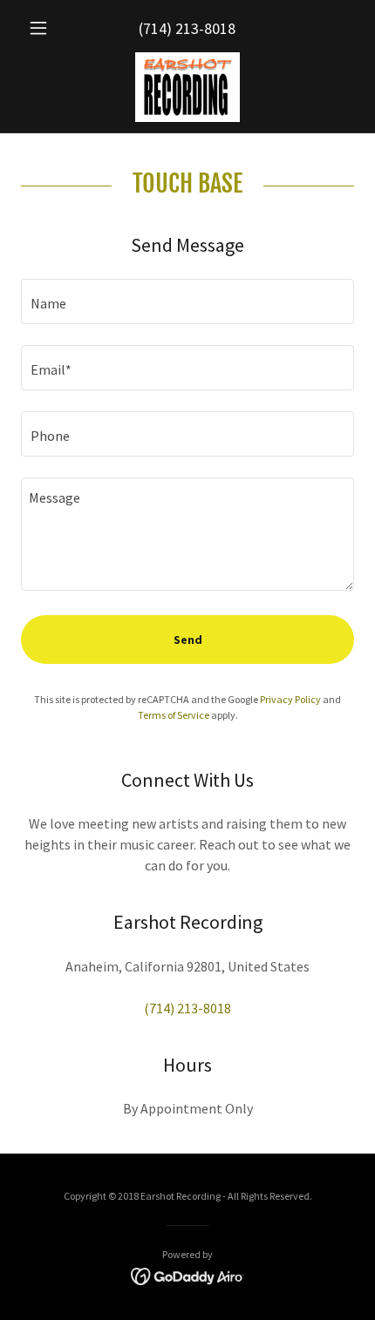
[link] (187, 87)
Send (188, 639)
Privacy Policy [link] (290, 699)
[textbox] (187, 301)
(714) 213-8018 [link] (187, 28)
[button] (46, 27)
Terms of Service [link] (173, 714)
